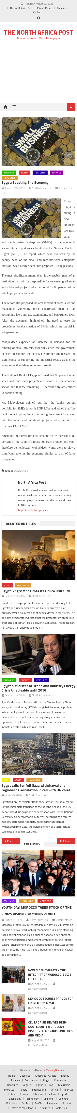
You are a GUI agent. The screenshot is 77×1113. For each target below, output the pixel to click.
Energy (25, 680)
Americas (68, 1090)
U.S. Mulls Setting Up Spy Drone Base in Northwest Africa (68, 841)
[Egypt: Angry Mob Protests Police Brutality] (38, 555)
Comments (60, 1080)
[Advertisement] (38, 74)
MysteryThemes (55, 1070)
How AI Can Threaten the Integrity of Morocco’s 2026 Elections (49, 974)
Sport (64, 1094)
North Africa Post (42, 188)
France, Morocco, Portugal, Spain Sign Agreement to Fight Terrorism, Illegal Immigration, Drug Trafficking (13, 841)
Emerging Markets (45, 1076)
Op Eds (26, 1103)
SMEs (24, 471)
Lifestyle (38, 1094)
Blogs (45, 1080)
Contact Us (38, 12)
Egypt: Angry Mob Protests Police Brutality (36, 591)
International (39, 1090)
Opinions (48, 1099)
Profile (38, 1103)
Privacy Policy (44, 8)
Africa (54, 1090)
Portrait (66, 1103)
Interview (52, 1103)
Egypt (24, 172)
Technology (31, 1099)
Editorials (11, 1103)
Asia (6, 780)
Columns (32, 844)
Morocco (45, 901)
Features (40, 172)
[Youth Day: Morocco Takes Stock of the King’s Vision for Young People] (38, 873)
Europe (24, 1094)
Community (31, 1080)
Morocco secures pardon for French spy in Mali (50, 1000)
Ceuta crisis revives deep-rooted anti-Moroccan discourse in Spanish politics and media (50, 1029)
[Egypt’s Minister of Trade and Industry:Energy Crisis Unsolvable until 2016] (38, 654)
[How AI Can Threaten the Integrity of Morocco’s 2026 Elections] (13, 974)
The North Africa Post (21, 8)
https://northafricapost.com (34, 510)
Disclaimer (62, 8)
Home (11, 1076)
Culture (52, 1094)
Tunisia (23, 1090)
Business (9, 172)
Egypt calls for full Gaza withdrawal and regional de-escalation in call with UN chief (36, 788)
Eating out (15, 1099)
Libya (50, 1085)
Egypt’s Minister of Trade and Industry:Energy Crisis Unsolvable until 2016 (38, 688)
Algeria (27, 1085)
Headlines (10, 178)
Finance (56, 172)
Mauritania (64, 1085)
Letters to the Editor (21, 1108)
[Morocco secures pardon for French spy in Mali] (13, 1003)
